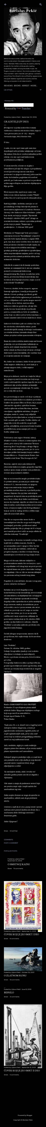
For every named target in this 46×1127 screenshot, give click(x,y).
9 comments (14, 1075)
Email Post (14, 831)
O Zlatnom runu (15, 975)
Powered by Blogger (25, 1115)
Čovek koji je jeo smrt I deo (21, 934)
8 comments (14, 938)
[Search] (40, 3)
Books (17, 86)
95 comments (15, 980)
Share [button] (6, 831)
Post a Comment (11, 843)
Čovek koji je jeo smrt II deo (22, 1070)
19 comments (18, 868)
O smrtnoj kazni (19, 864)
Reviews (8, 86)
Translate (26, 108)
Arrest (25, 86)
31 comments (14, 997)
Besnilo (9, 992)
